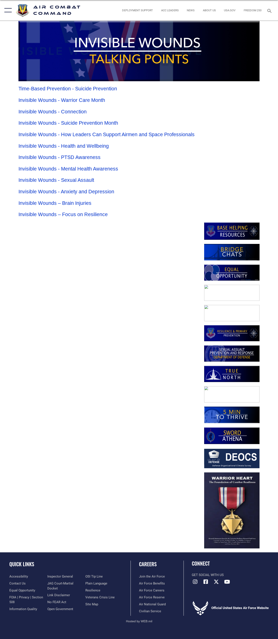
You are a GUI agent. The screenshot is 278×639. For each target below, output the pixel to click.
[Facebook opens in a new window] (205, 581)
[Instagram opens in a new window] (195, 581)
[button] (7, 10)
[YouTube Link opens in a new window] (227, 581)
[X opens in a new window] (216, 581)
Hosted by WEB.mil (139, 621)
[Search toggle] (270, 10)
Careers (148, 564)
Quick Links (21, 564)
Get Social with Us (208, 575)
